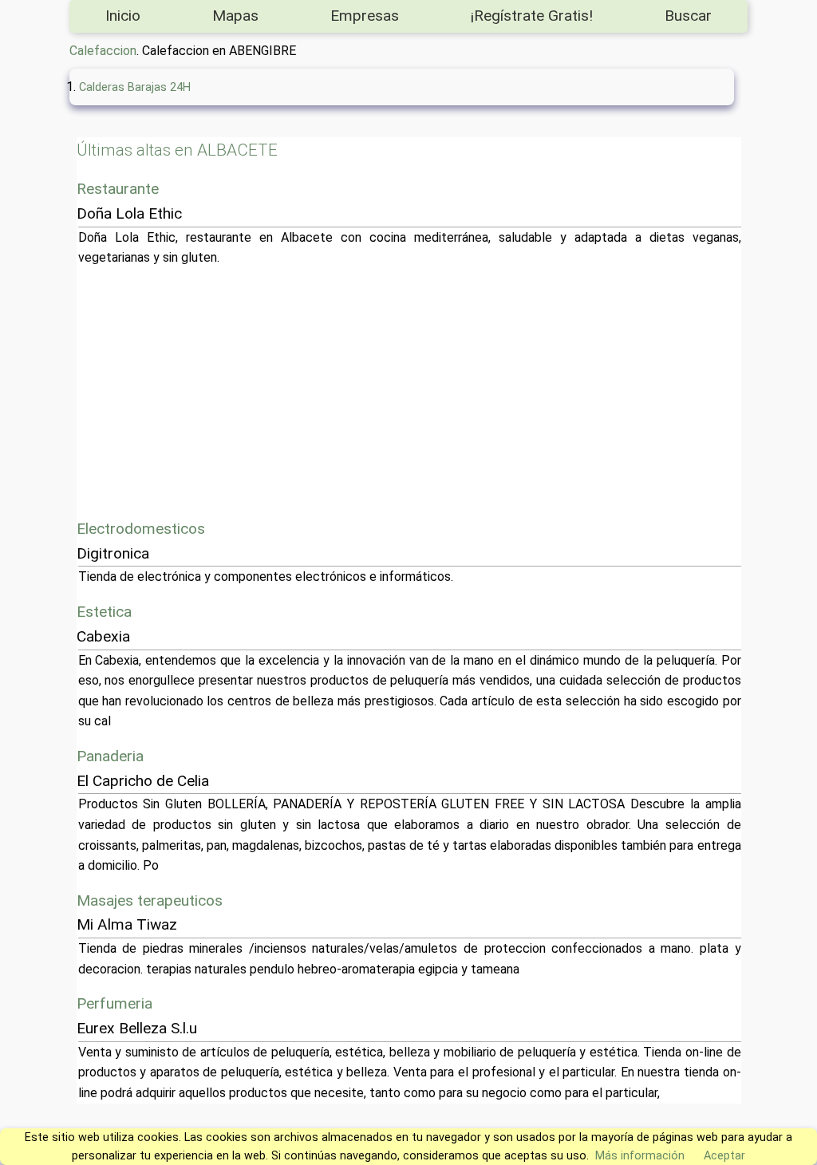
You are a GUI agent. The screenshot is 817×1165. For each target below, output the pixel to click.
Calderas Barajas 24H (135, 87)
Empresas (364, 15)
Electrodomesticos (141, 528)
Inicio (122, 15)
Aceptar (724, 1156)
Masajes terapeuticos (150, 900)
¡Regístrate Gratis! (532, 15)
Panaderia (110, 756)
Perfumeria (114, 1003)
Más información (640, 1156)
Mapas (235, 15)
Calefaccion (102, 50)
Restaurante (118, 189)
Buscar (688, 15)
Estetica (104, 611)
